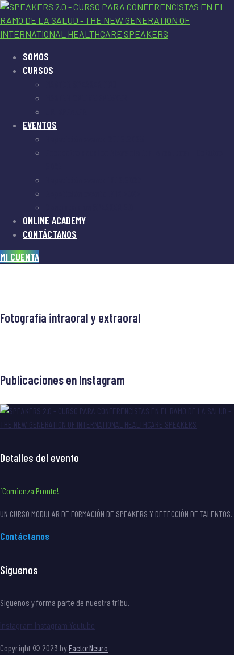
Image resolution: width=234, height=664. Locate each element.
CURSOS (38, 70)
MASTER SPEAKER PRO (81, 84)
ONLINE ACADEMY (54, 220)
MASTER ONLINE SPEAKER (86, 97)
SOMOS (36, 56)
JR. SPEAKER (66, 111)
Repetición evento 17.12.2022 (93, 193)
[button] (19, 256)
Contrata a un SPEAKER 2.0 (89, 206)
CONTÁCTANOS (50, 234)
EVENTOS (40, 124)
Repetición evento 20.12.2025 (94, 138)
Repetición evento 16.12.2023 (93, 179)
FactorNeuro (88, 647)
